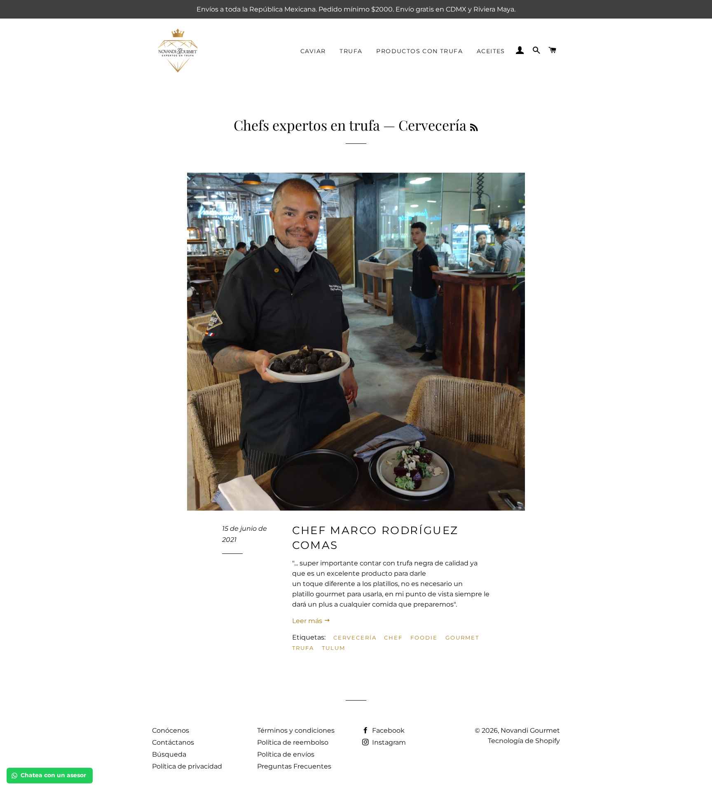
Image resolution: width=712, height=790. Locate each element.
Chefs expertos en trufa (307, 124)
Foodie (424, 637)
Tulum (333, 648)
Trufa (303, 648)
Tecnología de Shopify (524, 741)
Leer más (308, 621)
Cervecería (355, 637)
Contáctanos (173, 742)
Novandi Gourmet (530, 730)
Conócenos (170, 730)
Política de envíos (285, 754)
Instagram (388, 742)
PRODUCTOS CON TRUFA (419, 51)
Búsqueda (169, 754)
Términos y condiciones (296, 730)
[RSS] (474, 127)
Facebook (387, 730)
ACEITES (491, 51)
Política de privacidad (187, 766)
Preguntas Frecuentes (294, 766)
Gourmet (462, 637)
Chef (393, 637)
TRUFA (351, 51)
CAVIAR (313, 51)
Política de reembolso (292, 742)
